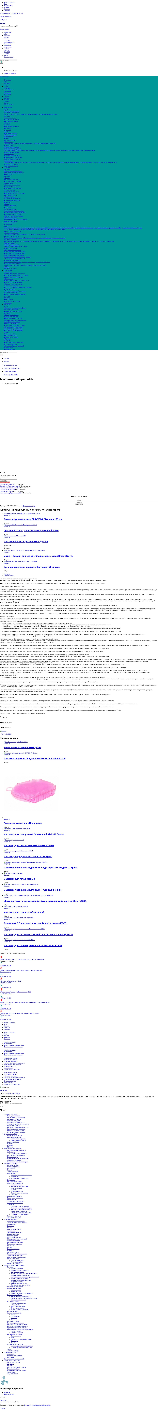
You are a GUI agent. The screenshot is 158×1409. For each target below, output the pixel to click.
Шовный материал (13, 1258)
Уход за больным (12, 1373)
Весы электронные (13, 1166)
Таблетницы (11, 1372)
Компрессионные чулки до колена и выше (24, 1298)
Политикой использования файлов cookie (37, 1405)
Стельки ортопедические (15, 1344)
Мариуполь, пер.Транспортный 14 (10, 493)
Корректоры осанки (17, 1281)
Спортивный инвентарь (14, 1334)
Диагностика (11, 1231)
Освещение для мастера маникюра (18, 1124)
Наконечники (15, 1304)
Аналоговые (11, 1354)
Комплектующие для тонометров (21, 1208)
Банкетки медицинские (14, 1135)
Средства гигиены (13, 1252)
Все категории (4, 29)
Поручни (10, 1365)
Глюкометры (11, 1168)
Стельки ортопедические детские (21, 1347)
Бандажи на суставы (17, 1272)
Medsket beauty (8, 1068)
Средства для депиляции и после (17, 1127)
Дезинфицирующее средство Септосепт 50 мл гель (32, 567)
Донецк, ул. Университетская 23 (10, 486)
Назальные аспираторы (14, 1196)
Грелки (9, 1170)
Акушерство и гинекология (16, 1221)
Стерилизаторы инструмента (16, 1132)
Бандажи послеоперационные (20, 1275)
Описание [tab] (7, 574)
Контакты (7, 10)
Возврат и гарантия (10, 1042)
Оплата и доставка (9, 2)
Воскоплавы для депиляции (16, 1117)
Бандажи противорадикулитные (21, 1280)
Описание (7, 1392)
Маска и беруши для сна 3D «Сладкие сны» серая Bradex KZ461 (38, 556)
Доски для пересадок (13, 1362)
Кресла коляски (16, 1291)
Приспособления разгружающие (17, 1326)
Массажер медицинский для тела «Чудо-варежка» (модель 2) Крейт (40, 867)
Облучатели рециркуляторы (16, 1155)
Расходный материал (13, 1125)
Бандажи (10, 1267)
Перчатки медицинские (14, 1244)
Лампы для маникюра (14, 1119)
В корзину (3, 480)
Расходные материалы (10, 1061)
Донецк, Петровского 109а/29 (9, 488)
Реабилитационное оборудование (14, 1063)
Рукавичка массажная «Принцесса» (23, 823)
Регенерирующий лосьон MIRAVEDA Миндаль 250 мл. (33, 519)
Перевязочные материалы (15, 1242)
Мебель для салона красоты (16, 1122)
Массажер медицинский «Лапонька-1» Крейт (28, 856)
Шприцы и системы (13, 1263)
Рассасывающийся (16, 1262)
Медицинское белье (13, 1240)
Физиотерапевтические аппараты (17, 1162)
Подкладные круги (13, 1321)
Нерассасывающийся (17, 1260)
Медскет (2, 23)
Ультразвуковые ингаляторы (20, 1178)
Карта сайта (3, 1090)
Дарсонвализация (12, 1171)
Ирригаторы (11, 1180)
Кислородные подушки (14, 1181)
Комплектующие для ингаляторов (21, 1175)
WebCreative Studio (14, 1093)
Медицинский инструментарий (17, 1239)
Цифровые (10, 1357)
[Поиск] (1, 62)
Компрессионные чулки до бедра (21, 1296)
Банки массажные (16, 1185)
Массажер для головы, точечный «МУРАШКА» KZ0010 (33, 945)
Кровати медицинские (14, 1137)
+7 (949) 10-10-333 (5, 734)
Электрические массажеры (19, 1193)
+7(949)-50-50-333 (17, 13)
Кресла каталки (16, 1290)
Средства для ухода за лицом (16, 1129)
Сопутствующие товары (14, 1355)
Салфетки (10, 1250)
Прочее (9, 1247)
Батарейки (10, 1226)
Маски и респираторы (14, 1237)
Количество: (4, 477)
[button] (7, 515)
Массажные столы (13, 1142)
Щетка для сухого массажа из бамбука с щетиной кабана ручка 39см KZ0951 (45, 901)
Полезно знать (8, 5)
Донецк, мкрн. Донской (7, 489)
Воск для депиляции (13, 1116)
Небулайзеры (15, 1176)
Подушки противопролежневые (17, 1324)
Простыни (10, 1245)
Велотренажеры (16, 1336)
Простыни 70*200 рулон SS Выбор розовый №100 (31, 530)
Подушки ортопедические (15, 1323)
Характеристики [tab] (9, 575)
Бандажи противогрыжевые (19, 1278)
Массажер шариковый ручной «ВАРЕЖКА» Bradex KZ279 (34, 758)
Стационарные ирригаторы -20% (14, 1359)
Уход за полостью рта (14, 1217)
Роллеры (13, 1189)
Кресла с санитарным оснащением (22, 1293)
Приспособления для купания (16, 1367)
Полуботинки (15, 1316)
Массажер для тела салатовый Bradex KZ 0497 (29, 845)
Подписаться (79, 504)
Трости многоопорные (18, 1306)
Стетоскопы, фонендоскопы (19, 1214)
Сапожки (14, 1318)
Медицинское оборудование (12, 1064)
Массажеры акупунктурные (19, 1186)
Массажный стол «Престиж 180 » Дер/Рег (26, 541)
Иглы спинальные (13, 1234)
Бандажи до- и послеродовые (20, 1270)
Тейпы (9, 1349)
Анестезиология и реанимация (17, 1222)
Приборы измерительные (19, 1153)
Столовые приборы (13, 1369)
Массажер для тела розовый (19, 879)
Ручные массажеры (29, 506)
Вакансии (7, 9)
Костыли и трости (13, 1301)
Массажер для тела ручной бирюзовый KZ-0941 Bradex (34, 834)
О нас (5, 4)
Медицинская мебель (10, 1058)
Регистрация (12, 73)
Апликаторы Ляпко (13, 1165)
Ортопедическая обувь (14, 1313)
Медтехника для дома (10, 1059)
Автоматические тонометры (20, 1206)
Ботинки (13, 1314)
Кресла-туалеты (16, 1331)
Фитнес (13, 1342)
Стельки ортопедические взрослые (22, 1346)
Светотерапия (11, 1199)
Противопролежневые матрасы (17, 1327)
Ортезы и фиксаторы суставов (20, 1285)
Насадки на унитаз (17, 1332)
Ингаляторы (11, 1173)
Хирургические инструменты (16, 1257)
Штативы (10, 1147)
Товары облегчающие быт (12, 1069)
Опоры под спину (13, 1311)
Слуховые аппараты (10, 1066)
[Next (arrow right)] (2, 1106)
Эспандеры (14, 1194)
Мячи (12, 1337)
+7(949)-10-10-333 (5, 13)
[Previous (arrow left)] (0, 1106)
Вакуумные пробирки (14, 1229)
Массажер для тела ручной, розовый (24, 912)
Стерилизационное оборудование (17, 1158)
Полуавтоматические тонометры (21, 1212)
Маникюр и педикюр (14, 1120)
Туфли (13, 1319)
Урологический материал (15, 1255)
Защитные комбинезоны (14, 1232)
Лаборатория (11, 1152)
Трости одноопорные (17, 1308)
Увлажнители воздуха (14, 1216)
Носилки (10, 1143)
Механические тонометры (19, 1211)
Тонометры (10, 1204)
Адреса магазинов (5, 16)
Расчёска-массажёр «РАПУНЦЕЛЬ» (22, 747)
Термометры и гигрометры (15, 1201)
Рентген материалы (13, 1249)
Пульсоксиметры (12, 1157)
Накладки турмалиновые (15, 1198)
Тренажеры (14, 1341)
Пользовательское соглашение (13, 1047)
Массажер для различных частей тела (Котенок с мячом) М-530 (38, 934)
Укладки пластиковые (14, 1160)
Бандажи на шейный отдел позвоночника (24, 1273)
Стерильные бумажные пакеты (17, 1254)
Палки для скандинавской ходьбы (21, 1339)
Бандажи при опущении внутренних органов (25, 1277)
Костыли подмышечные (18, 1303)
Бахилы (9, 1227)
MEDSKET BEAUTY (10, 1114)
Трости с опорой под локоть (19, 1309)
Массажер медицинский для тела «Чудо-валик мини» (33, 890)
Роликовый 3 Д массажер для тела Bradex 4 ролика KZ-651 (35, 923)
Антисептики (11, 1224)
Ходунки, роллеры (13, 1350)
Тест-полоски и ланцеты (15, 1203)
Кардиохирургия (12, 1235)
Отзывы (6, 7)
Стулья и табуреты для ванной (16, 1370)
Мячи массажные (16, 1188)
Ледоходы (10, 1364)
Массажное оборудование (15, 1183)
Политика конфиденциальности (14, 1045)
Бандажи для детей (17, 1268)
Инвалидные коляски (14, 1288)
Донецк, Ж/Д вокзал (6, 491)
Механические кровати (18, 1139)
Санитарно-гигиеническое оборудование (20, 1329)
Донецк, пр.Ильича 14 (7, 484)
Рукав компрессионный (18, 1300)
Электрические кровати (18, 1140)
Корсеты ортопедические (19, 1283)
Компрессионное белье (14, 1295)
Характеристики (9, 1394)
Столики (10, 1145)
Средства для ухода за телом (16, 1130)
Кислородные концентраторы (16, 1150)
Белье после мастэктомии (15, 1286)
